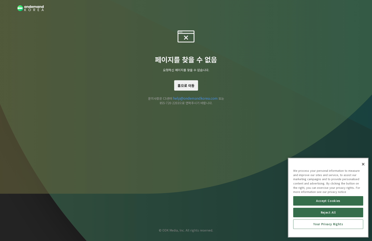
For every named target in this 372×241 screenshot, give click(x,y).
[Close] (363, 164)
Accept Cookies (328, 201)
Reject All (328, 212)
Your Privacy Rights (328, 224)
